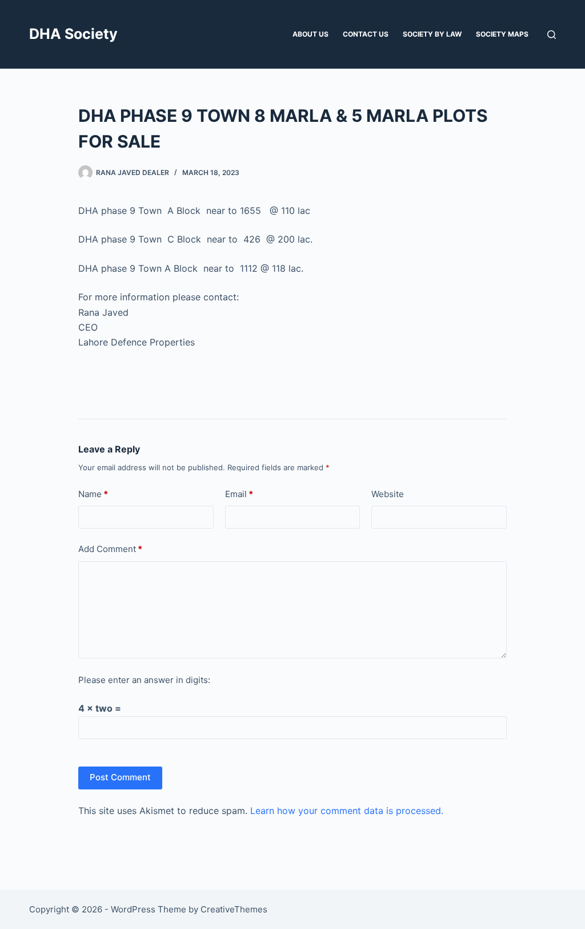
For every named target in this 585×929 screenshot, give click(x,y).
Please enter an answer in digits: (144, 679)
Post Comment (120, 777)
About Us (310, 34)
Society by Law (432, 34)
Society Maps (502, 34)
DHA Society (73, 33)
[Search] (551, 34)
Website (387, 494)
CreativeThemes (234, 909)
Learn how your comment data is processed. (346, 810)
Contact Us (365, 34)
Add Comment (110, 548)
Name (93, 494)
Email (239, 494)
